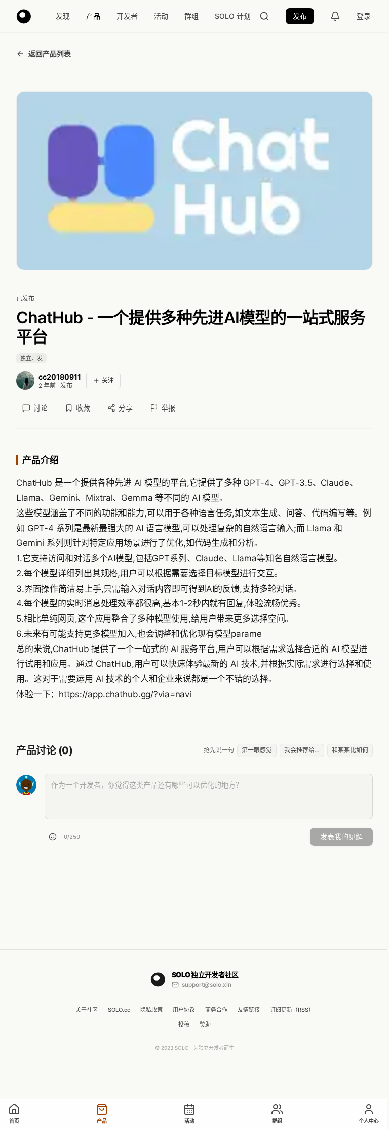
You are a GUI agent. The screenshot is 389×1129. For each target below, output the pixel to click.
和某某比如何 (350, 750)
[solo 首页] (23, 16)
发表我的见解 (341, 836)
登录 (364, 16)
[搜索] (264, 16)
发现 (63, 16)
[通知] (335, 16)
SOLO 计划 (233, 16)
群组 (191, 16)
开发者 (127, 16)
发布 (300, 16)
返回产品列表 (49, 53)
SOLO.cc (119, 1009)
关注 (108, 380)
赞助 (205, 1024)
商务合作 (216, 1009)
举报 (168, 407)
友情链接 (249, 1009)
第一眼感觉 (257, 750)
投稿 (183, 1024)
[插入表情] (53, 837)
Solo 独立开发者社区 (205, 974)
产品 (93, 16)
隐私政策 (151, 1009)
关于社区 (86, 1009)
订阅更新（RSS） (292, 1009)
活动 (161, 16)
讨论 (40, 407)
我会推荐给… (302, 750)
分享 (126, 407)
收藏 (83, 407)
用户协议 (184, 1009)
